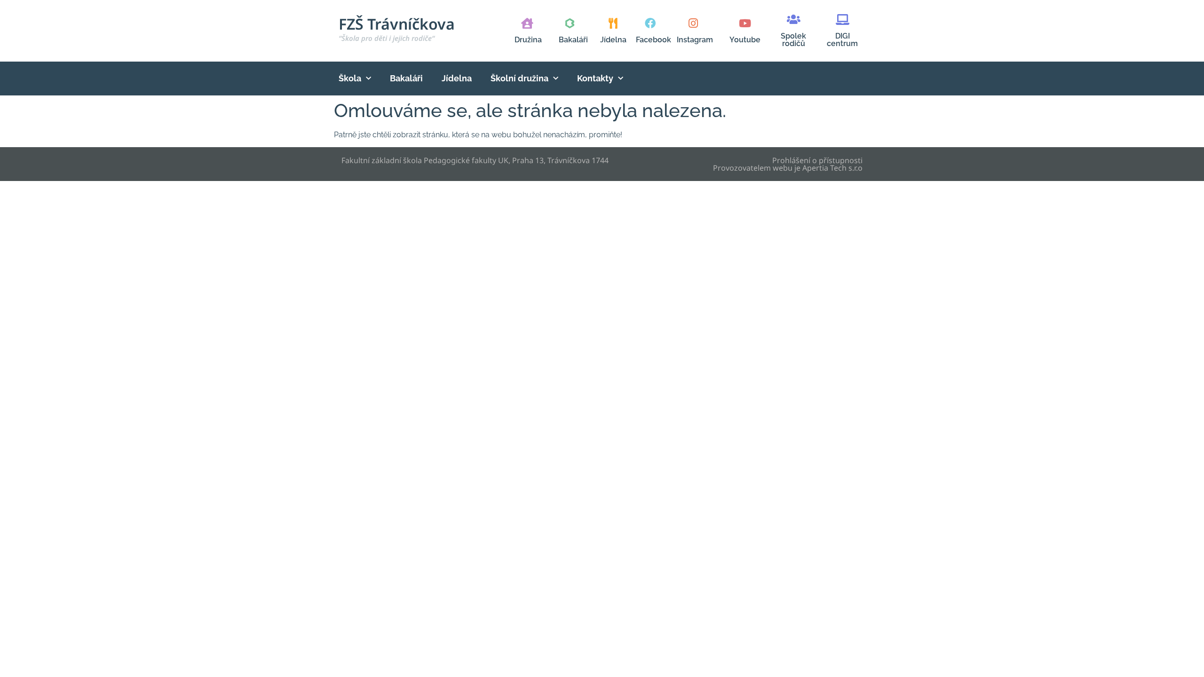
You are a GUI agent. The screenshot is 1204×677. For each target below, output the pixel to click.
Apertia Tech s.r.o (832, 168)
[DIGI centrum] (842, 19)
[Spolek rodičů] (793, 19)
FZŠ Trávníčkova (397, 28)
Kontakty (595, 78)
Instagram (695, 39)
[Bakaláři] (569, 23)
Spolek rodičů (793, 39)
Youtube (744, 39)
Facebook (653, 39)
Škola (350, 78)
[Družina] (527, 23)
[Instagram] (693, 23)
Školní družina (519, 78)
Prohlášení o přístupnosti (817, 160)
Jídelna (613, 39)
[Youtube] (744, 23)
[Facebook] (650, 23)
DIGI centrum (842, 39)
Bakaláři (573, 39)
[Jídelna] (613, 23)
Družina (528, 39)
